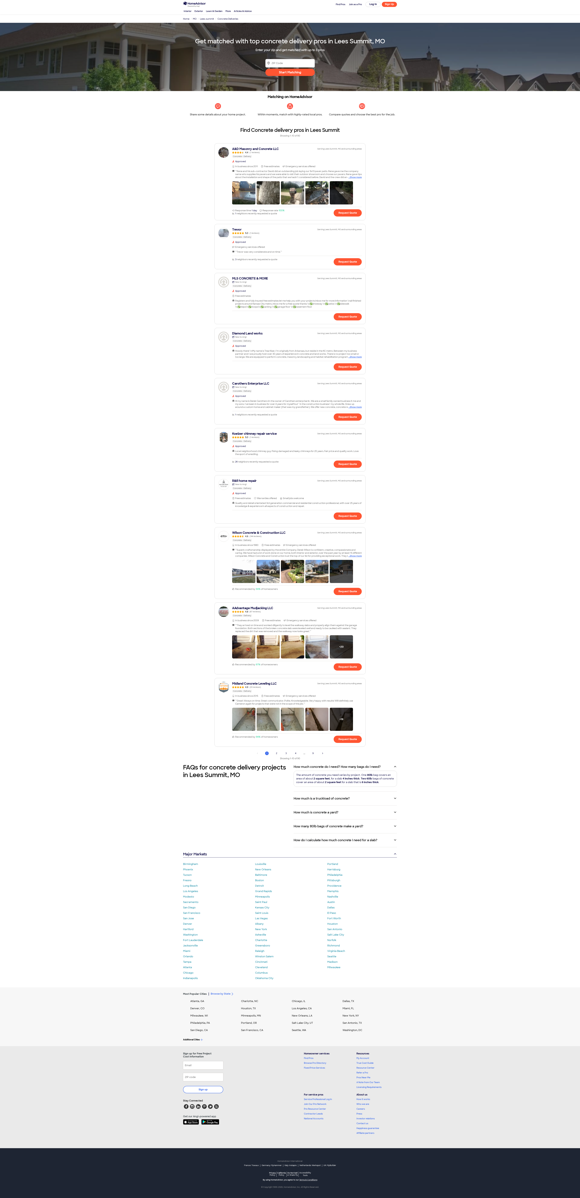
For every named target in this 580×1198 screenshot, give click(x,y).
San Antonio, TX (352, 1023)
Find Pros (308, 1058)
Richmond (333, 945)
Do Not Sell (292, 1174)
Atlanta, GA (197, 1001)
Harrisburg (333, 869)
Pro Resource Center (315, 1109)
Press (359, 1113)
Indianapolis (190, 978)
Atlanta (187, 967)
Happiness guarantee (367, 1128)
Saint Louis (261, 913)
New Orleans (263, 869)
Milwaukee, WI (199, 1015)
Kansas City (262, 907)
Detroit (259, 885)
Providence (334, 885)
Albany (259, 923)
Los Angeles (190, 891)
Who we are (362, 1104)
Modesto (188, 896)
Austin (331, 902)
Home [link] (186, 19)
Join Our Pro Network (315, 1104)
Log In (373, 4)
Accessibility (305, 1174)
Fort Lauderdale (193, 940)
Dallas (331, 907)
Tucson (187, 875)
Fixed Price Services (314, 1067)
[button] (243, 192)
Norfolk (331, 940)
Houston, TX (248, 1008)
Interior (188, 11)
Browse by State (220, 993)
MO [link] (195, 19)
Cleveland (261, 967)
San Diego (189, 907)
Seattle (331, 956)
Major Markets (195, 854)
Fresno (187, 880)
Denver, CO (197, 1008)
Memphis (332, 891)
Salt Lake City (335, 934)
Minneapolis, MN (251, 1015)
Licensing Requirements (369, 1087)
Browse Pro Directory (315, 1063)
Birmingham (190, 864)
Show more (356, 177)
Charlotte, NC (249, 1001)
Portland (332, 864)
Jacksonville (190, 945)
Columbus (261, 972)
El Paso (331, 913)
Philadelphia (334, 875)
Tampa (187, 962)
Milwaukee (333, 967)
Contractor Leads (313, 1113)
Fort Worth (334, 918)
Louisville (260, 864)
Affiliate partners (365, 1133)
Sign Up (389, 4)
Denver (187, 923)
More (228, 11)
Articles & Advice (243, 11)
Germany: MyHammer (272, 1165)
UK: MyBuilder (330, 1165)
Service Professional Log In (318, 1099)
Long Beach (190, 885)
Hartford (188, 929)
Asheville (260, 934)
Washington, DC (352, 1030)
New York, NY (351, 1015)
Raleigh (259, 951)
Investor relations (365, 1118)
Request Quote (347, 212)
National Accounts (313, 1118)
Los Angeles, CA (302, 1008)
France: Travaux (251, 1165)
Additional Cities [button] (191, 1039)
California (281, 1174)
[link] (290, 152)
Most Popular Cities (195, 994)
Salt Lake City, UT (302, 1023)
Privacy (272, 1174)
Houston (332, 923)
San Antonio (334, 929)
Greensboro (262, 945)
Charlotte (261, 940)
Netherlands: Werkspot (310, 1165)
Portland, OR (249, 1023)
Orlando (188, 956)
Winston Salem (264, 956)
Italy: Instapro (291, 1165)
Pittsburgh (333, 880)
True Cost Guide (365, 1063)
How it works (363, 1099)
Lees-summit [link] (207, 19)
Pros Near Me (363, 1077)
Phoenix (188, 869)
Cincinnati (261, 962)
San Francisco (191, 913)
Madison (332, 962)
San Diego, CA (199, 1030)
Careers (360, 1109)
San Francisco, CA (252, 1030)
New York (261, 929)
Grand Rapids (263, 891)
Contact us (362, 1123)
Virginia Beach (336, 951)
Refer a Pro (362, 1072)
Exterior (199, 11)
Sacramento (190, 902)
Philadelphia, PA (200, 1023)
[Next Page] (322, 753)
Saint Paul (261, 902)
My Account (362, 1058)
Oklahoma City (264, 978)
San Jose (188, 918)
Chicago (188, 972)
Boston (259, 880)
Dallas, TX (348, 1001)
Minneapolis (262, 896)
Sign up (203, 1089)
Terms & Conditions (308, 1180)
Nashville (332, 896)
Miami (186, 951)
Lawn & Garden (214, 11)
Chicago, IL (299, 1001)
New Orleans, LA (302, 1015)
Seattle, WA (299, 1030)
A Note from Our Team (368, 1082)
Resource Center (365, 1067)
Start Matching (290, 72)
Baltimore (261, 875)
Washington (190, 934)
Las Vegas (261, 918)
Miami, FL (348, 1008)
